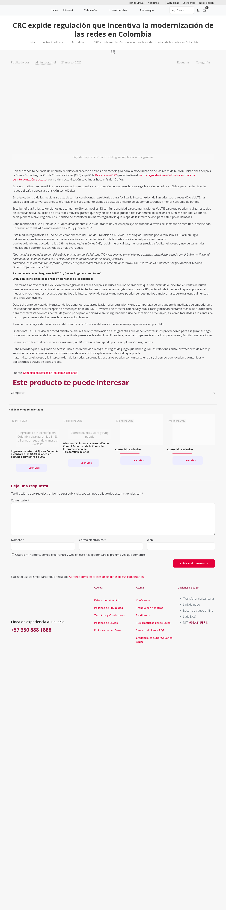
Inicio (31, 42)
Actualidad (78, 42)
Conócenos (143, 600)
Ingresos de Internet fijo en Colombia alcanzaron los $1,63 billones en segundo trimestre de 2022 (34, 453)
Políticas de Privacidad (108, 607)
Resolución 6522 (106, 175)
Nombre (17, 540)
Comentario (20, 500)
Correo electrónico (92, 540)
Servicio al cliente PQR (150, 630)
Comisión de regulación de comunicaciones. (50, 373)
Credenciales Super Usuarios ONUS (154, 640)
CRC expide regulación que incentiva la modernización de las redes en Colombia (146, 42)
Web (150, 540)
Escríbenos (143, 615)
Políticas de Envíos (106, 622)
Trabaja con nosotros (149, 607)
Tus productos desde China (153, 622)
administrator (44, 62)
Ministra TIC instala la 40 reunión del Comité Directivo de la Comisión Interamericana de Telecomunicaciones (86, 448)
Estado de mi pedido (107, 600)
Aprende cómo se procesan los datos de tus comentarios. (106, 577)
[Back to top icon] (209, 902)
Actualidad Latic (53, 42)
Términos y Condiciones (109, 615)
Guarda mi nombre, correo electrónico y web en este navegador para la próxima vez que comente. (80, 555)
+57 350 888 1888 (31, 629)
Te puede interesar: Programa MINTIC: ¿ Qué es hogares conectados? (57, 273)
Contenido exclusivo (128, 449)
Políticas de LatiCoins (107, 630)
